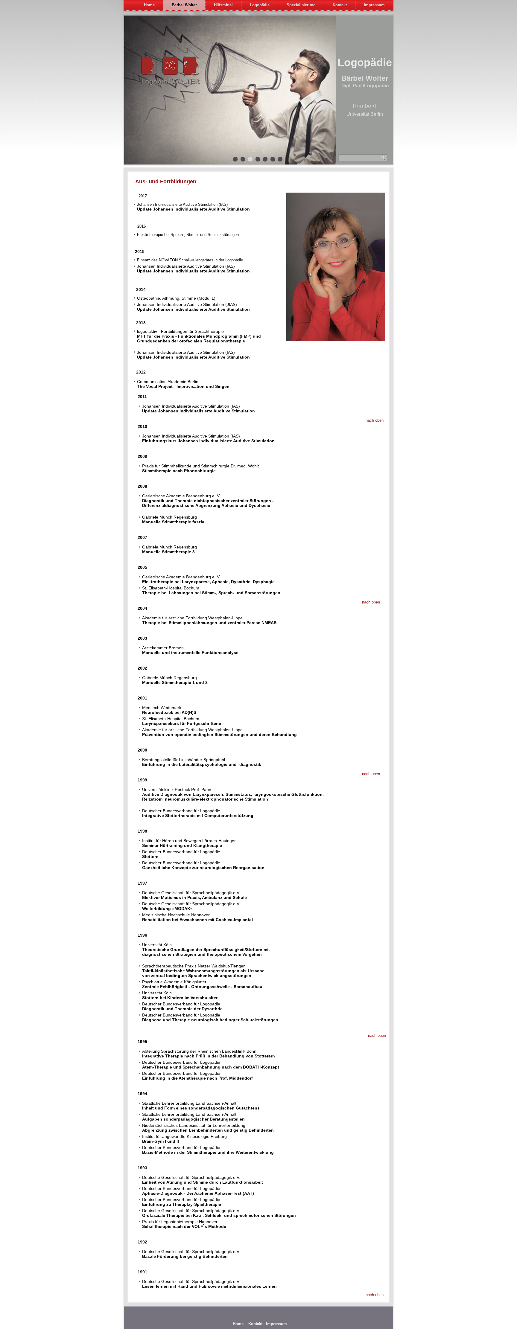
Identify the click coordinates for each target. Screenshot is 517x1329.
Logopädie (260, 5)
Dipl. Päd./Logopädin (365, 85)
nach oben (375, 420)
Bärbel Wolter (184, 5)
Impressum (374, 5)
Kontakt (340, 5)
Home (149, 5)
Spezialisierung (301, 5)
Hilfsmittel (223, 5)
